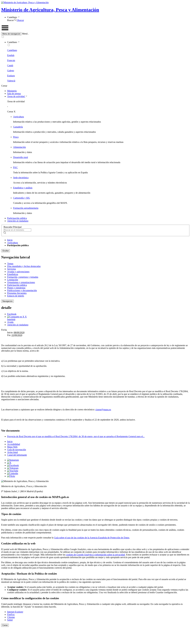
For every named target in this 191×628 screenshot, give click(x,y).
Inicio (10, 240)
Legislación (12, 279)
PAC (15, 167)
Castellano (12, 50)
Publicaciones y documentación (22, 290)
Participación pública (17, 218)
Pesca (16, 137)
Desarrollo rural (20, 157)
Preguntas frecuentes (17, 293)
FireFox (11, 614)
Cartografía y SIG (21, 198)
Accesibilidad (13, 444)
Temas (10, 263)
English (10, 55)
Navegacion (7, 301)
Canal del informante (17, 455)
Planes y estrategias (16, 287)
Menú (25, 33)
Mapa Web (12, 447)
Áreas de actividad (16, 96)
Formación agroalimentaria (25, 208)
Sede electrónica (21, 177)
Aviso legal (12, 452)
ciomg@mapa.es (103, 409)
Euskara (11, 75)
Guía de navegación (16, 449)
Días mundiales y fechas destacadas (24, 266)
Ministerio (12, 91)
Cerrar (5, 625)
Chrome (11, 617)
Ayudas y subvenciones (18, 271)
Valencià (11, 80)
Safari (10, 620)
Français (11, 60)
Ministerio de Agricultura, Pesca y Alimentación (50, 9)
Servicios (11, 269)
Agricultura (18, 116)
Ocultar (5, 251)
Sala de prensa (14, 93)
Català (10, 65)
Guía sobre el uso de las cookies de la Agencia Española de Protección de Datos (91, 537)
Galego (10, 70)
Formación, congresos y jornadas (22, 277)
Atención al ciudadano (17, 221)
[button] (95, 33)
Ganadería (18, 127)
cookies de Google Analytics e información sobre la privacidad (95, 554)
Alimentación (19, 147)
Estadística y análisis (22, 187)
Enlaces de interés (15, 296)
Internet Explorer (15, 612)
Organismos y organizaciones (21, 282)
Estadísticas (12, 274)
